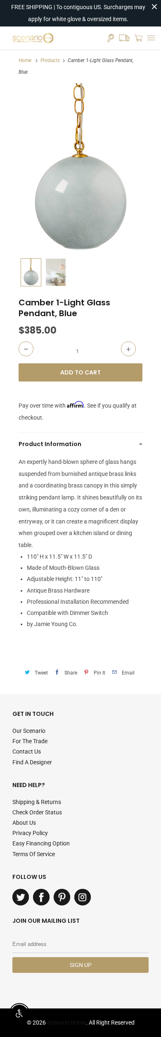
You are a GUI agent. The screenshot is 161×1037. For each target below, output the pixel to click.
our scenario (28, 730)
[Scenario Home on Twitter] (20, 897)
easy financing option (41, 843)
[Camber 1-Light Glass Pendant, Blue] (80, 168)
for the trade (29, 741)
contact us (26, 751)
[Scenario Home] (33, 38)
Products (50, 60)
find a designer (32, 762)
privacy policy (30, 833)
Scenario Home (66, 1022)
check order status (37, 812)
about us (24, 822)
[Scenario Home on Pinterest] (62, 897)
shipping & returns (36, 802)
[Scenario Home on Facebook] (41, 897)
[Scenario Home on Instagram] (82, 897)
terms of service (33, 854)
